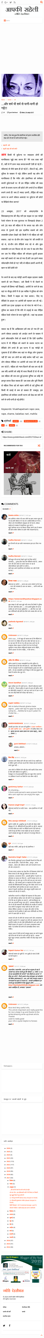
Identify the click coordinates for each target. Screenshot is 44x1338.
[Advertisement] (22, 48)
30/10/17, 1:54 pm (26, 556)
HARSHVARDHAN (15, 723)
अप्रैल (11, 1227)
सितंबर (11, 1211)
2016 (8, 1240)
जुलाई (11, 1217)
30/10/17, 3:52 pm (25, 660)
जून (11, 1221)
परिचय (4, 1307)
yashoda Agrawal (15, 621)
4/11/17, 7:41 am (29, 950)
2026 (8, 1148)
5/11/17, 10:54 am (20, 966)
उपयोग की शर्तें (7, 1312)
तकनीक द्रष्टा (7, 1316)
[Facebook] (2, 2)
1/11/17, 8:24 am (28, 787)
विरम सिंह (11, 757)
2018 (8, 1174)
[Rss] (15, 2)
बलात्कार (9, 100)
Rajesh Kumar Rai (15, 950)
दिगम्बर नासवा (12, 581)
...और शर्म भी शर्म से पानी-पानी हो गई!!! (20, 1190)
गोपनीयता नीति (26, 1307)
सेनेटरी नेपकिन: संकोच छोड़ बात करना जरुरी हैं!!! (22, 1208)
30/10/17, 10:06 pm (30, 723)
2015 (8, 1244)
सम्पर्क (23, 1312)
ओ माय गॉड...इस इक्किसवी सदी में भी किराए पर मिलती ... (24, 1192)
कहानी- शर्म (6, 145)
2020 (8, 1168)
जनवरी (11, 1237)
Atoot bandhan (14, 682)
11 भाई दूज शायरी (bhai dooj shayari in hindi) (23, 1198)
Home (3, 100)
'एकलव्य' (11, 966)
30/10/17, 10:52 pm (20, 757)
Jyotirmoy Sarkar (15, 786)
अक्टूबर (12, 1187)
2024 (8, 1155)
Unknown (12, 635)
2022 (8, 1161)
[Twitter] (11, 2)
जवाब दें (10, 533)
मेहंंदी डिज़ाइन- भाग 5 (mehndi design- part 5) (23, 1205)
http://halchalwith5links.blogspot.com (24, 985)
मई (10, 1224)
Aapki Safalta (14, 703)
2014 (8, 1247)
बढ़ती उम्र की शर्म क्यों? (10, 149)
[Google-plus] (6, 2)
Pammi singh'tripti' (16, 805)
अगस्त (11, 1214)
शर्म (15, 100)
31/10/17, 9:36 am (31, 744)
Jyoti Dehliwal (20, 744)
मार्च (11, 1231)
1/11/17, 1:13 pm (30, 805)
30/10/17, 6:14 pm (25, 703)
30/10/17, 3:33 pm (22, 635)
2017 (8, 1178)
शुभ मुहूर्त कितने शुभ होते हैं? (17, 1195)
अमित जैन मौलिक (13, 660)
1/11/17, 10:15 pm (17, 843)
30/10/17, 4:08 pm (27, 683)
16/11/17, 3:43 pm (22, 1004)
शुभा (9, 843)
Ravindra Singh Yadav (17, 857)
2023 (8, 1158)
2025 (8, 1151)
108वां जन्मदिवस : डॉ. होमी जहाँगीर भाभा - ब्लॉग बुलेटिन (25, 728)
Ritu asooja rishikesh (17, 821)
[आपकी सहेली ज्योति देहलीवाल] (22, 15)
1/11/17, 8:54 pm (32, 821)
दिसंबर (11, 1180)
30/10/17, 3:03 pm (29, 622)
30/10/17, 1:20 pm (26, 540)
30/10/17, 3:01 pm (16, 601)
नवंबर (11, 1184)
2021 (8, 1165)
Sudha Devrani (14, 540)
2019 (8, 1171)
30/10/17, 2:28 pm (22, 581)
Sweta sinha (13, 515)
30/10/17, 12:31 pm (25, 515)
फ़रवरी (11, 1234)
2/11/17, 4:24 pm (32, 857)
